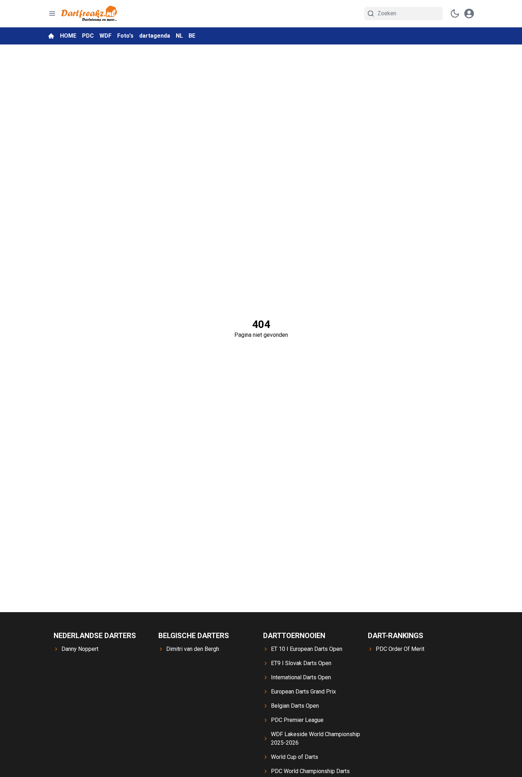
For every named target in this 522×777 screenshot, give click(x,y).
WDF (105, 35)
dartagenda (154, 35)
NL (179, 35)
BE (192, 35)
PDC (88, 35)
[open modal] (469, 13)
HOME (68, 35)
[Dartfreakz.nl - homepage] (89, 14)
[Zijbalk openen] (52, 13)
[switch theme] (455, 13)
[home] (51, 36)
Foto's (125, 35)
